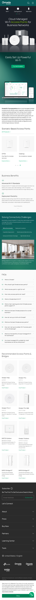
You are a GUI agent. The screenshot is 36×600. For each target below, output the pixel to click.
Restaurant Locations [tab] (21, 228)
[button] (28, 3)
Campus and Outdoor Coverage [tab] (10, 236)
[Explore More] (9, 143)
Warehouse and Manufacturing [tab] (24, 232)
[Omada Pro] (29, 564)
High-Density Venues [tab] (25, 236)
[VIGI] (7, 570)
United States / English (13, 556)
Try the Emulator (18, 66)
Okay (18, 596)
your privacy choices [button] (7, 591)
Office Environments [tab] (8, 228)
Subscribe (29, 497)
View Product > (5, 387)
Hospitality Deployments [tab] (8, 232)
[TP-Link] (7, 564)
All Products (5, 132)
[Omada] (18, 564)
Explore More (5, 161)
